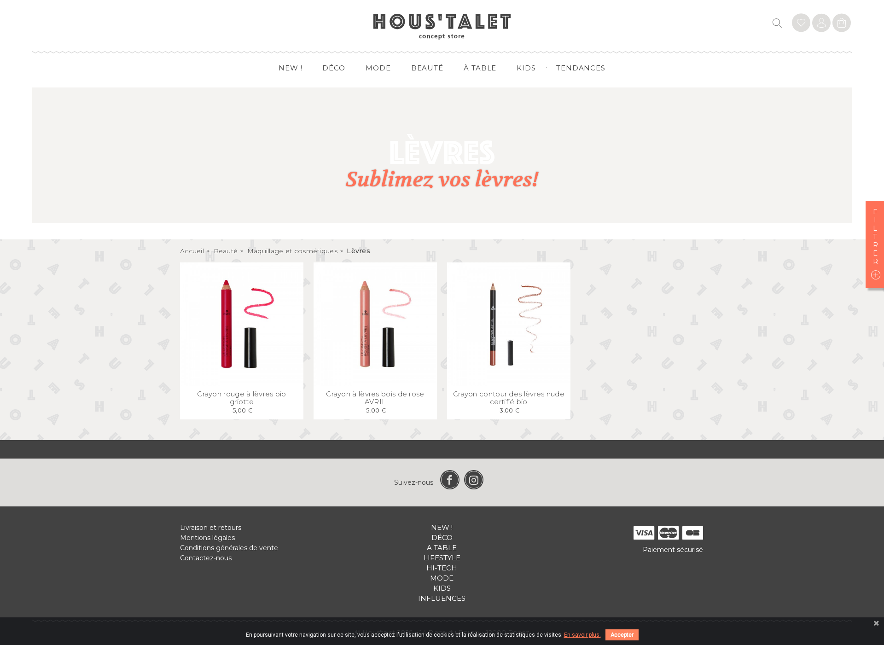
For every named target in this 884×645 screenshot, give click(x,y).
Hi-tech (441, 568)
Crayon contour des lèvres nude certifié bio (508, 397)
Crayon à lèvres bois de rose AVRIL (375, 397)
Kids (526, 68)
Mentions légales (207, 538)
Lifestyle (442, 557)
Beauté (427, 68)
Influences (441, 598)
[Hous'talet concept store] (442, 26)
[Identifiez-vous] (801, 24)
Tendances (580, 68)
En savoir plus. (582, 635)
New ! (290, 68)
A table (442, 547)
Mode (378, 68)
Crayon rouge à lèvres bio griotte (241, 397)
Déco (333, 68)
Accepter (622, 635)
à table (480, 68)
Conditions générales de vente (229, 548)
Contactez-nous (206, 558)
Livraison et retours (210, 527)
